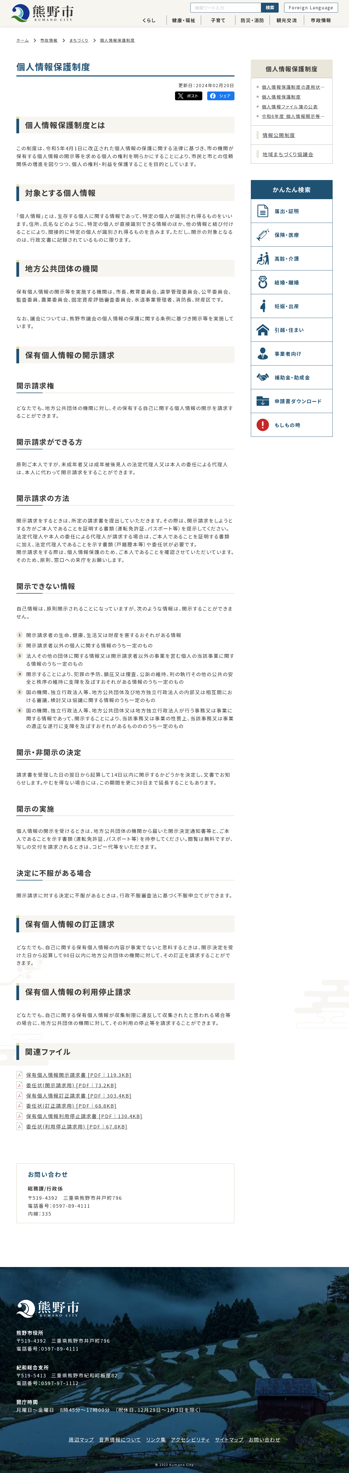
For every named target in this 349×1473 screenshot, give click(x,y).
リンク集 (156, 1439)
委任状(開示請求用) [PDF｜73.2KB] (71, 1085)
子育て (218, 20)
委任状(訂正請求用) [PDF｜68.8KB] (71, 1105)
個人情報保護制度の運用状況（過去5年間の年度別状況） (294, 87)
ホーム (22, 40)
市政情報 (321, 20)
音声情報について (120, 1439)
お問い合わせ (265, 1439)
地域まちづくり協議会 (288, 154)
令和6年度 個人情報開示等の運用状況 (294, 116)
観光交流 (286, 20)
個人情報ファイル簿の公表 (290, 106)
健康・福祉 (184, 20)
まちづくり (79, 40)
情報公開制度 (279, 135)
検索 (270, 7)
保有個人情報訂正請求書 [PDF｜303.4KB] (79, 1095)
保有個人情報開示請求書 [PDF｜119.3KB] (79, 1074)
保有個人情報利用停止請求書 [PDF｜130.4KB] (84, 1116)
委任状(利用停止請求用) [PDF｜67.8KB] (77, 1126)
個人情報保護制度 (117, 40)
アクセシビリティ (190, 1439)
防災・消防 (252, 20)
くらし (149, 20)
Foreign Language (311, 7)
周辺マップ (81, 1439)
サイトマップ (229, 1439)
